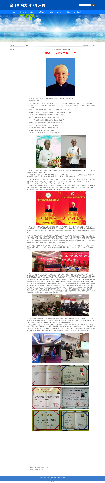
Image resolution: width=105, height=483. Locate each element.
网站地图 (52, 481)
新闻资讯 (50, 12)
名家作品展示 (77, 12)
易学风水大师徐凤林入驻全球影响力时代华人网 (39, 467)
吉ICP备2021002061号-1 (54, 479)
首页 (14, 12)
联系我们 (68, 12)
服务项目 (59, 12)
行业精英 (32, 12)
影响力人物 (23, 12)
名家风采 (41, 12)
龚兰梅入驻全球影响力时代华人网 (36, 469)
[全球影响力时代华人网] (27, 7)
